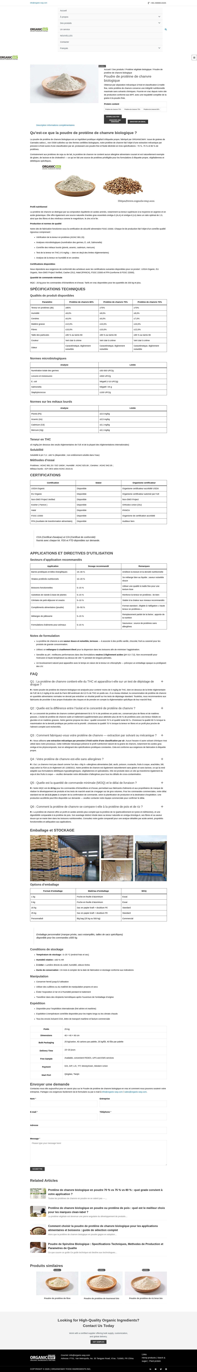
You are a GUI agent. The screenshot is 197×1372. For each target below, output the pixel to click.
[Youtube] (155, 1369)
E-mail (34, 1112)
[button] (166, 29)
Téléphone (105, 1112)
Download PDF (112, 117)
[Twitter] (161, 1369)
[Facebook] (166, 1369)
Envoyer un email (138, 122)
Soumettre (37, 1169)
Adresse (34, 1125)
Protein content (111, 104)
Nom (33, 1099)
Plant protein (155, 1361)
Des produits (118, 69)
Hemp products (149, 1358)
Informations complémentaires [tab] (61, 125)
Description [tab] (41, 125)
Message (35, 1138)
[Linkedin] (150, 1369)
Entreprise (105, 1099)
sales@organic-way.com (135, 1092)
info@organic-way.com (38, 3)
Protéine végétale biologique (138, 69)
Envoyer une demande (115, 121)
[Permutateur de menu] (158, 17)
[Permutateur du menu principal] (194, 57)
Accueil (107, 69)
